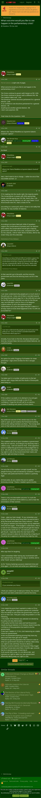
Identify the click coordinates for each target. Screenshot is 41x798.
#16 (39, 494)
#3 (39, 147)
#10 (39, 355)
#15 (39, 466)
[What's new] (35, 2)
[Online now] (5, 142)
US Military (17, 707)
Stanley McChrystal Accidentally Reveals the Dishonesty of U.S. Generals (21, 704)
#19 (39, 578)
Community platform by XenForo (17, 786)
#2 (39, 128)
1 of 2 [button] (15, 660)
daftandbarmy (9, 707)
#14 (39, 438)
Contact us (4, 781)
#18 (39, 548)
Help (31, 781)
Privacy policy (24, 781)
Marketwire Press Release (10, 239)
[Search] (39, 2)
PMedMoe (6, 26)
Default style (6, 778)
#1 (39, 79)
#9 (39, 323)
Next (20, 660)
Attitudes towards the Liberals (17, 684)
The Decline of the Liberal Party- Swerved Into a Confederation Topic (19, 693)
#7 (39, 251)
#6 (39, 221)
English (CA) (16, 778)
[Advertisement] (20, 48)
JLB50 (6, 686)
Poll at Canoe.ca (6, 83)
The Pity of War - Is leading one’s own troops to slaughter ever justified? (19, 714)
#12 (39, 394)
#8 (39, 290)
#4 (39, 162)
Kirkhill (7, 697)
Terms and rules (14, 781)
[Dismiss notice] (38, 8)
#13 (39, 416)
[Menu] (2, 2)
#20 (39, 605)
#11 (39, 375)
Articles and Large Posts (20, 718)
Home (35, 781)
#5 (39, 191)
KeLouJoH (7, 678)
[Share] (36, 79)
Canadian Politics (16, 678)
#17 (39, 514)
